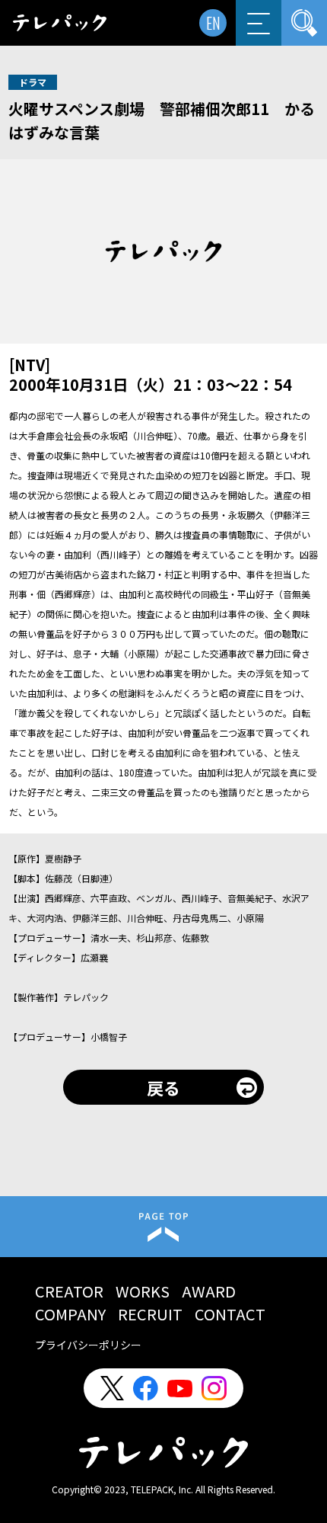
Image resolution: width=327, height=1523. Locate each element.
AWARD (209, 1291)
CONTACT (230, 1314)
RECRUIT (150, 1314)
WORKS (143, 1291)
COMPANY (70, 1314)
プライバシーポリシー (88, 1344)
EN (213, 22)
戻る (163, 1087)
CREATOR (69, 1291)
